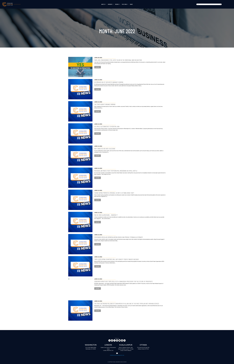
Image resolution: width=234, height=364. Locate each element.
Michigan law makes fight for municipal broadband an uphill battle (115, 171)
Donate (131, 4)
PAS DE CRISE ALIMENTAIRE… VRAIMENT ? (106, 215)
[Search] (221, 4)
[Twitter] (112, 340)
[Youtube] (119, 340)
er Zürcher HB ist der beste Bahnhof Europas (108, 82)
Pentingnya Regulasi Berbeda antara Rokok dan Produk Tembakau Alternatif (118, 237)
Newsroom (110, 4)
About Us (103, 4)
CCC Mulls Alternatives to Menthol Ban (106, 126)
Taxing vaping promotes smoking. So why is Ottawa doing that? (114, 193)
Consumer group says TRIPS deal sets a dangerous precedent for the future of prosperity (123, 281)
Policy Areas (124, 4)
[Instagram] (114, 340)
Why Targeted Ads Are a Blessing (104, 149)
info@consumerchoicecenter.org (117, 355)
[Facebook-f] (109, 340)
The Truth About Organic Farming (104, 104)
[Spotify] (122, 340)
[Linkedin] (117, 340)
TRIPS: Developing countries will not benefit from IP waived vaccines (116, 259)
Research (117, 4)
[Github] (124, 340)
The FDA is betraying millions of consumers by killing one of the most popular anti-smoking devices (126, 304)
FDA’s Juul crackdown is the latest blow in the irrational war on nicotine (118, 60)
